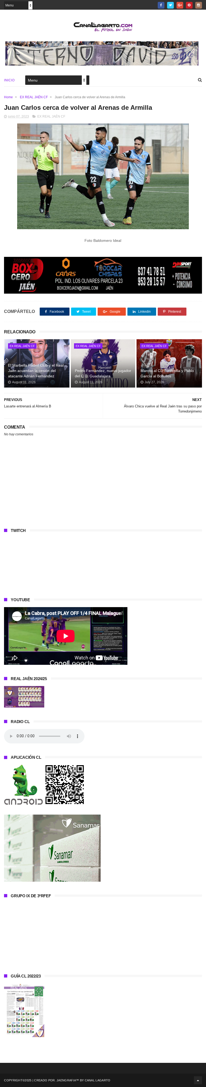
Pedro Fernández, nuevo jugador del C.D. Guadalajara (103, 373)
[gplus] (179, 5)
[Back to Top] (198, 1080)
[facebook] (161, 5)
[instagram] (198, 5)
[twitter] (170, 5)
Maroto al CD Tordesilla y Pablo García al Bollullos (167, 373)
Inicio (9, 80)
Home (8, 97)
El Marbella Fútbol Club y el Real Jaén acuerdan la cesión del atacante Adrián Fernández (36, 370)
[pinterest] (189, 5)
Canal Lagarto (98, 1080)
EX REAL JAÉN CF (34, 97)
